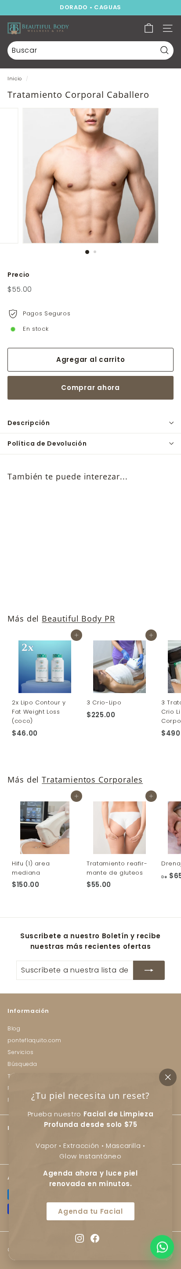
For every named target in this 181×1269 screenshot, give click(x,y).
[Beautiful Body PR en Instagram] (79, 1237)
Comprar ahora (90, 387)
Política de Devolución (47, 443)
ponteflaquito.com (34, 1040)
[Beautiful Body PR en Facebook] (94, 1237)
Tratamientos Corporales (92, 779)
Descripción (28, 422)
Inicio (14, 78)
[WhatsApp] (162, 1248)
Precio (18, 274)
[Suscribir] (149, 970)
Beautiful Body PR (78, 618)
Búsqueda (22, 1064)
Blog (14, 1028)
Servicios (20, 1052)
